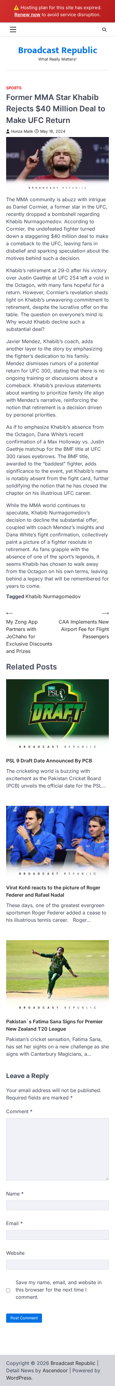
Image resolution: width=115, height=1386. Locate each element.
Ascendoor (55, 1370)
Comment (19, 1111)
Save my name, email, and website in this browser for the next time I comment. (59, 1289)
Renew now (27, 14)
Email (14, 1223)
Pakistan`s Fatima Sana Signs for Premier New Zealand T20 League (54, 1025)
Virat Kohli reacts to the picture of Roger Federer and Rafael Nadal (53, 891)
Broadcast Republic (57, 50)
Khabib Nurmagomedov (53, 596)
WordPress (18, 1378)
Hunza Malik (22, 131)
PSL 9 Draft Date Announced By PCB (49, 761)
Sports (13, 88)
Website (15, 1253)
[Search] (104, 29)
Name (15, 1194)
